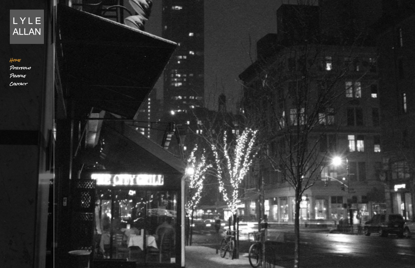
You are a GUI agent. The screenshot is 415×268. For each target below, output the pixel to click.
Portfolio (20, 69)
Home (15, 61)
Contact (18, 85)
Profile (17, 77)
